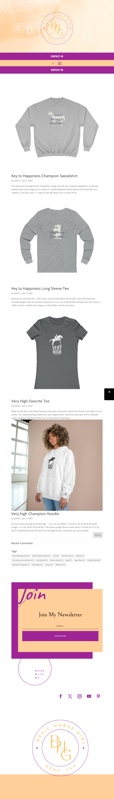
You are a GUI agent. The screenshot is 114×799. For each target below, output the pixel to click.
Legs (69, 560)
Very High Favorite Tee (30, 401)
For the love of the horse (23, 560)
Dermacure (67, 556)
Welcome (60, 564)
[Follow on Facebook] (60, 696)
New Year (80, 560)
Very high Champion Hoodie (35, 513)
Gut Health (42, 560)
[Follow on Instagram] (79, 696)
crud (56, 556)
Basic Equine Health (41, 556)
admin (17, 180)
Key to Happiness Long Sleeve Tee (40, 288)
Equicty (80, 556)
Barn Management (21, 556)
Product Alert (93, 560)
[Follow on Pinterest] (98, 696)
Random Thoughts (21, 564)
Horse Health (56, 560)
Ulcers (49, 564)
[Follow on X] (70, 696)
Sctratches (37, 564)
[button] (109, 394)
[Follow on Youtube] (89, 696)
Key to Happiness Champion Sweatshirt (44, 175)
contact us (57, 56)
